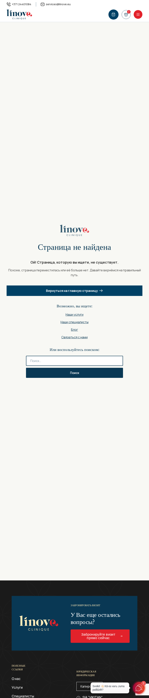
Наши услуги (74, 314)
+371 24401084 (21, 4)
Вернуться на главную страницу (72, 291)
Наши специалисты (74, 322)
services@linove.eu (58, 4)
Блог (74, 330)
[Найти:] (74, 361)
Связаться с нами (74, 337)
